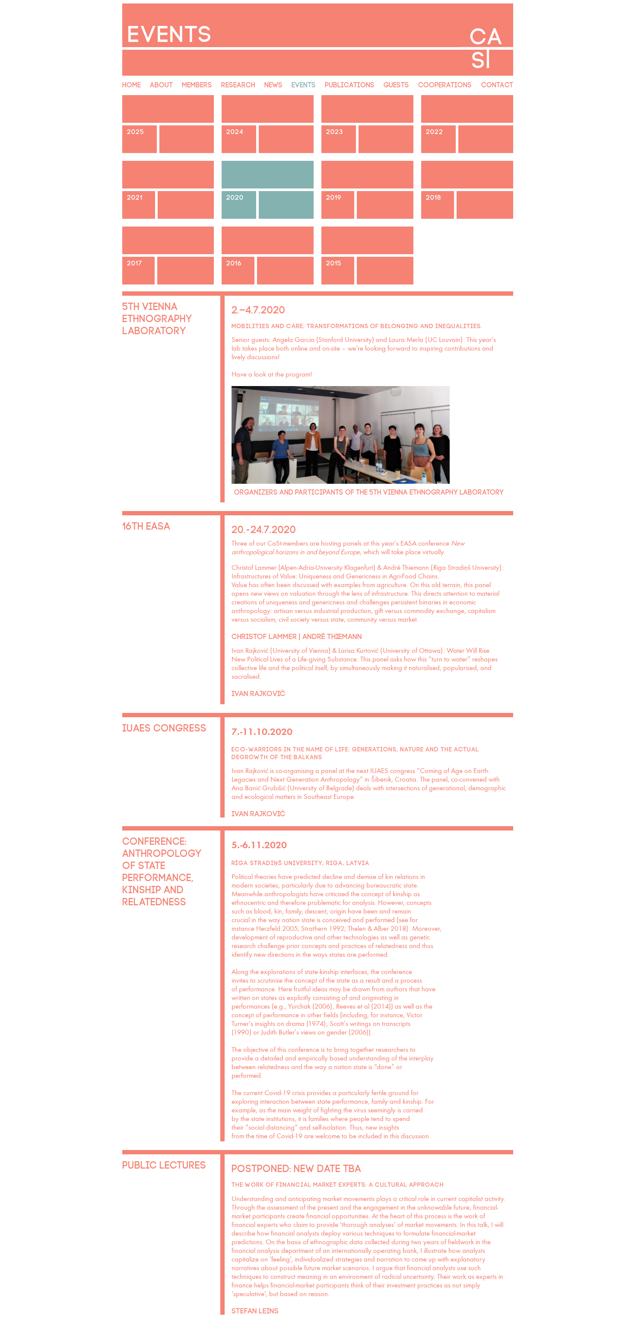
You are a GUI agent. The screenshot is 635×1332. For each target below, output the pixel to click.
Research (238, 83)
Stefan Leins (255, 1309)
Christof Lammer (264, 635)
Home (131, 83)
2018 (433, 196)
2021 (135, 196)
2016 (234, 262)
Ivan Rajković (259, 692)
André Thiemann (332, 635)
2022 (434, 131)
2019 (334, 196)
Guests (396, 83)
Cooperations (445, 83)
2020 (235, 196)
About (161, 83)
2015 (334, 262)
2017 (134, 262)
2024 (235, 131)
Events (304, 83)
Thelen (357, 929)
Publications (350, 83)
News (273, 83)
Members (197, 83)
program (298, 374)
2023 (334, 131)
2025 (135, 131)
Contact (497, 83)
